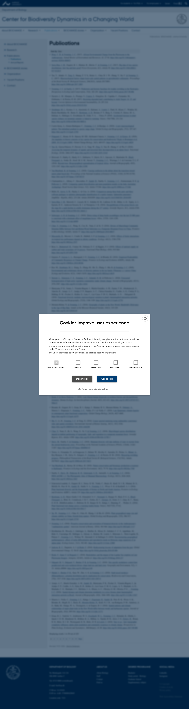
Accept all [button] (107, 378)
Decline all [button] (82, 378)
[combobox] (145, 318)
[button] (94, 389)
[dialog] (94, 354)
